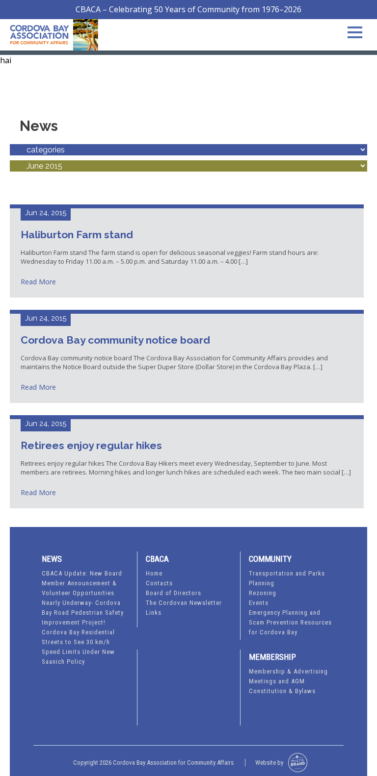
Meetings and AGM (277, 681)
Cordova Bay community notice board (115, 340)
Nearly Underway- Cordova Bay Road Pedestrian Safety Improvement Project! (83, 612)
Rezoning (262, 593)
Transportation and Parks (287, 573)
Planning (261, 583)
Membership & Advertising (288, 671)
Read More (38, 281)
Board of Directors (173, 593)
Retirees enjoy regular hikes (91, 445)
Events (259, 602)
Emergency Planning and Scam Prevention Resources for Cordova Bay (290, 622)
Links (154, 612)
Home (154, 573)
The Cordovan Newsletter (184, 602)
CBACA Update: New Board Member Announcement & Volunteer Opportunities (82, 583)
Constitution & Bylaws (282, 691)
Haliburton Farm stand (77, 234)
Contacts (159, 583)
